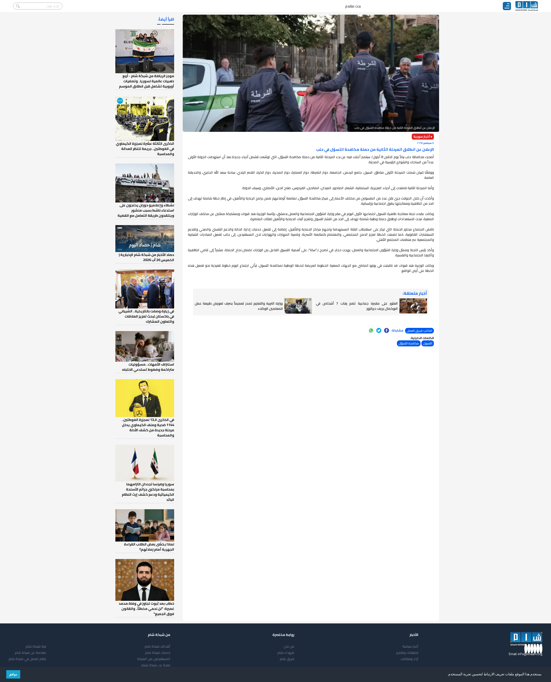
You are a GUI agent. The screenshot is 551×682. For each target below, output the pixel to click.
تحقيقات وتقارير (407, 652)
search (18, 6)
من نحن (289, 646)
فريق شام (287, 658)
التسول (427, 343)
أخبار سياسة (410, 646)
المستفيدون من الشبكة (153, 658)
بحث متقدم (353, 6)
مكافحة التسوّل (409, 343)
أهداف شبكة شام (157, 646)
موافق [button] (13, 674)
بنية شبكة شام (36, 646)
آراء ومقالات (409, 658)
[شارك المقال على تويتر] (379, 330)
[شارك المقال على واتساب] (371, 330)
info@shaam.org (530, 654)
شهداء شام (285, 652)
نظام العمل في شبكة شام (27, 658)
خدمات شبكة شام (157, 652)
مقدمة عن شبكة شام (30, 652)
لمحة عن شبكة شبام (155, 665)
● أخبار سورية (422, 136)
